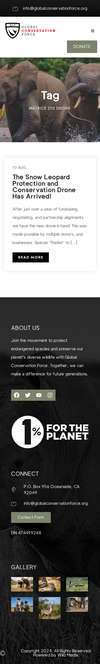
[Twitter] (27, 395)
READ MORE (30, 257)
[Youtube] (38, 395)
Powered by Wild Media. (56, 655)
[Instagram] (50, 395)
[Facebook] (16, 395)
